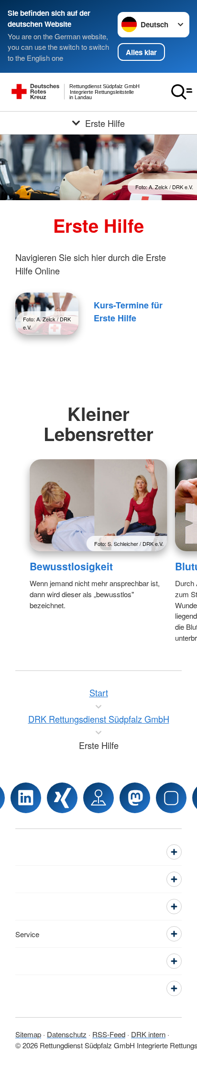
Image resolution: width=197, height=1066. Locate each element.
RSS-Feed (108, 1034)
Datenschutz (67, 1034)
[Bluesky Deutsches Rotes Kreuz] (171, 797)
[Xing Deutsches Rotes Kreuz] (62, 797)
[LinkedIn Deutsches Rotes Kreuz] (26, 797)
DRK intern (148, 1034)
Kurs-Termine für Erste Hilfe (128, 311)
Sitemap (28, 1034)
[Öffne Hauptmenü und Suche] (181, 91)
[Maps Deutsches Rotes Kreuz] (98, 797)
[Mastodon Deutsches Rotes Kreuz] (135, 797)
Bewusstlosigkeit (71, 566)
